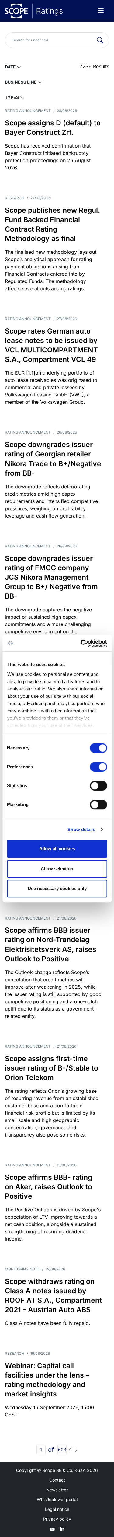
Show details (81, 829)
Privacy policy (57, 1518)
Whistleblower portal (57, 1499)
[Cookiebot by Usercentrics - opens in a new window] (81, 643)
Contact (57, 1480)
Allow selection (57, 868)
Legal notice (57, 1509)
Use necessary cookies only (57, 888)
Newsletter (57, 1489)
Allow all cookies (57, 848)
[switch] (98, 767)
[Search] (100, 40)
